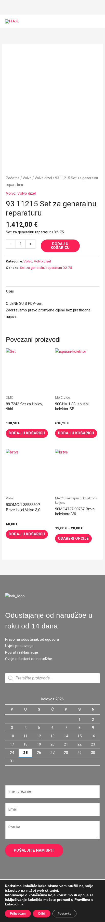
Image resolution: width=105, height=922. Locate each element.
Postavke (64, 913)
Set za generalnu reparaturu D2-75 (46, 268)
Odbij (41, 913)
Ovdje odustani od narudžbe (28, 658)
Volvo (27, 178)
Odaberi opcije (73, 538)
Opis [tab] (10, 291)
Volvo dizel (43, 178)
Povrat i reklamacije (21, 652)
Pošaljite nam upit (34, 850)
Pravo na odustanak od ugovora (32, 639)
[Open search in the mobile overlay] (52, 678)
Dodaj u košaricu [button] (27, 433)
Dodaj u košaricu (60, 246)
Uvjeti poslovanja (19, 645)
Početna (13, 178)
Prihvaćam (18, 913)
